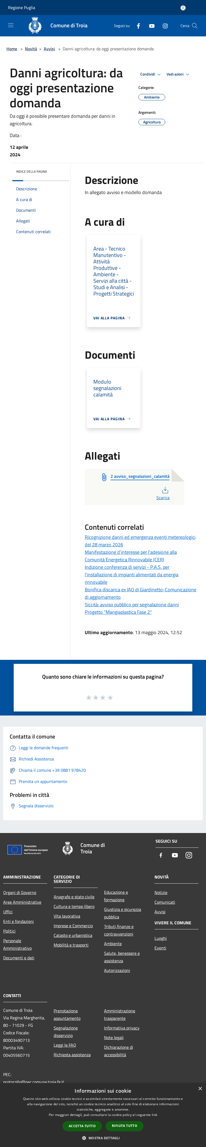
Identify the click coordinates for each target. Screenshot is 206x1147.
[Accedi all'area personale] (183, 8)
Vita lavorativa (67, 916)
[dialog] (103, 1115)
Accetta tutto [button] (82, 1126)
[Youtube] (149, 25)
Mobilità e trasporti (71, 945)
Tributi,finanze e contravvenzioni (119, 930)
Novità (31, 49)
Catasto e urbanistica (73, 935)
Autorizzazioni (117, 970)
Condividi (148, 74)
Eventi (160, 948)
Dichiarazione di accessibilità (118, 1051)
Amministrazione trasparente (119, 1014)
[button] (103, 1138)
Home (11, 49)
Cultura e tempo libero (74, 906)
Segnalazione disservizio (66, 1032)
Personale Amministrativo (17, 944)
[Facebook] (136, 25)
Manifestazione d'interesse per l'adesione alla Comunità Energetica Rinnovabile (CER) (131, 555)
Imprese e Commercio (73, 925)
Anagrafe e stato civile (74, 897)
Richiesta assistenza (72, 1054)
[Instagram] (163, 25)
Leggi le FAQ (65, 1045)
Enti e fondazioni (18, 921)
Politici (9, 931)
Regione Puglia (21, 7)
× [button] (200, 1089)
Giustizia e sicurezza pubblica (122, 913)
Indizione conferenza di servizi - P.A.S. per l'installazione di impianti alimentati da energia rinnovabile (131, 574)
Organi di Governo (19, 892)
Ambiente (113, 943)
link (154, 1114)
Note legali (114, 1037)
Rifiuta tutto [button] (124, 1125)
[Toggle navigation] (11, 25)
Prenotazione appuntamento (67, 1014)
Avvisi (49, 49)
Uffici (8, 911)
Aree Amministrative (22, 902)
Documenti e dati (18, 958)
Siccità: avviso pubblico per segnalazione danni (132, 604)
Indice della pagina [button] (31, 171)
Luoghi (160, 938)
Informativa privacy (121, 1028)
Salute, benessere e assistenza (122, 957)
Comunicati (164, 902)
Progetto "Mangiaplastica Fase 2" (118, 612)
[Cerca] (195, 25)
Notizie (160, 892)
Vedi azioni (175, 74)
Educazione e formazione (116, 896)
